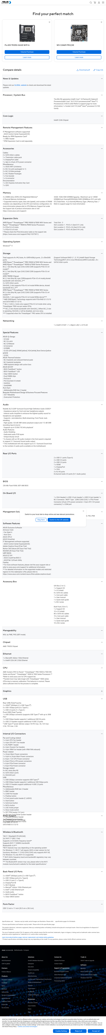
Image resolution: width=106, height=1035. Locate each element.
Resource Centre (33, 1002)
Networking (5, 992)
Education (31, 967)
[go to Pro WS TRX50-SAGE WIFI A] (27, 33)
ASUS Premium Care (60, 974)
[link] (27, 57)
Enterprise (31, 963)
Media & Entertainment (34, 982)
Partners (4, 968)
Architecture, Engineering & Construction (39, 979)
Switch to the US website (59, 520)
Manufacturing (32, 976)
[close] (83, 511)
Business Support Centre (61, 971)
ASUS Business (6, 960)
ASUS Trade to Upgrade (87, 960)
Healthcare (31, 973)
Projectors (5, 1004)
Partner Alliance (6, 972)
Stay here (41, 520)
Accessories (5, 1007)
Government (31, 988)
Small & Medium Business (35, 960)
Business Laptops (7, 979)
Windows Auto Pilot (86, 978)
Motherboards (6, 998)
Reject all (78, 1031)
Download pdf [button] (84, 70)
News (29, 1009)
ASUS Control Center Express (89, 974)
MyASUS (83, 968)
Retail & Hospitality (33, 970)
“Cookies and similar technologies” (27, 1026)
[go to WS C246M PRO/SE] (79, 33)
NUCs (3, 986)
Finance (30, 985)
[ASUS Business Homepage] (6, 2)
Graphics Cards (6, 1001)
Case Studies (32, 1006)
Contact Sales (58, 963)
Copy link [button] (99, 70)
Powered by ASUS (59, 981)
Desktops (4, 983)
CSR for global (6, 963)
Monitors (4, 989)
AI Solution (31, 991)
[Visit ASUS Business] (7, 950)
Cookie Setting (61, 1031)
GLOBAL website (20, 85)
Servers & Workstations (8, 995)
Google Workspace (33, 995)
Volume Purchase (59, 960)
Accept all (96, 1031)
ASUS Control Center (86, 971)
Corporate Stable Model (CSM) (63, 978)
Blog (29, 1012)
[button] (90, 2)
